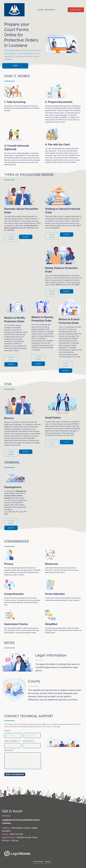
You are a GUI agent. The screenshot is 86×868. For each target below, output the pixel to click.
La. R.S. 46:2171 (75, 225)
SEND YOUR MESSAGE (15, 774)
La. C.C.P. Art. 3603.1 (72, 285)
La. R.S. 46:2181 (53, 228)
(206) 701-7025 (16, 834)
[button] (15, 66)
